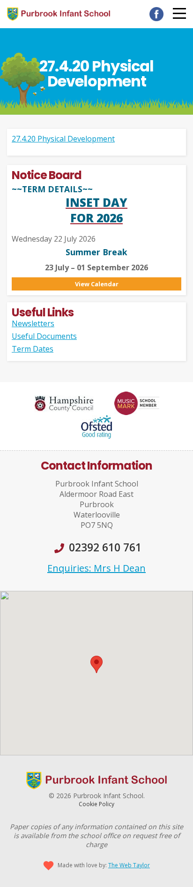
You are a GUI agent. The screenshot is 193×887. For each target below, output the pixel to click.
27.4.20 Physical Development (63, 138)
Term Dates (32, 349)
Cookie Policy (96, 804)
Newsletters (33, 323)
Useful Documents (44, 336)
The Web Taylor (129, 865)
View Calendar (97, 284)
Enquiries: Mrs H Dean (96, 568)
